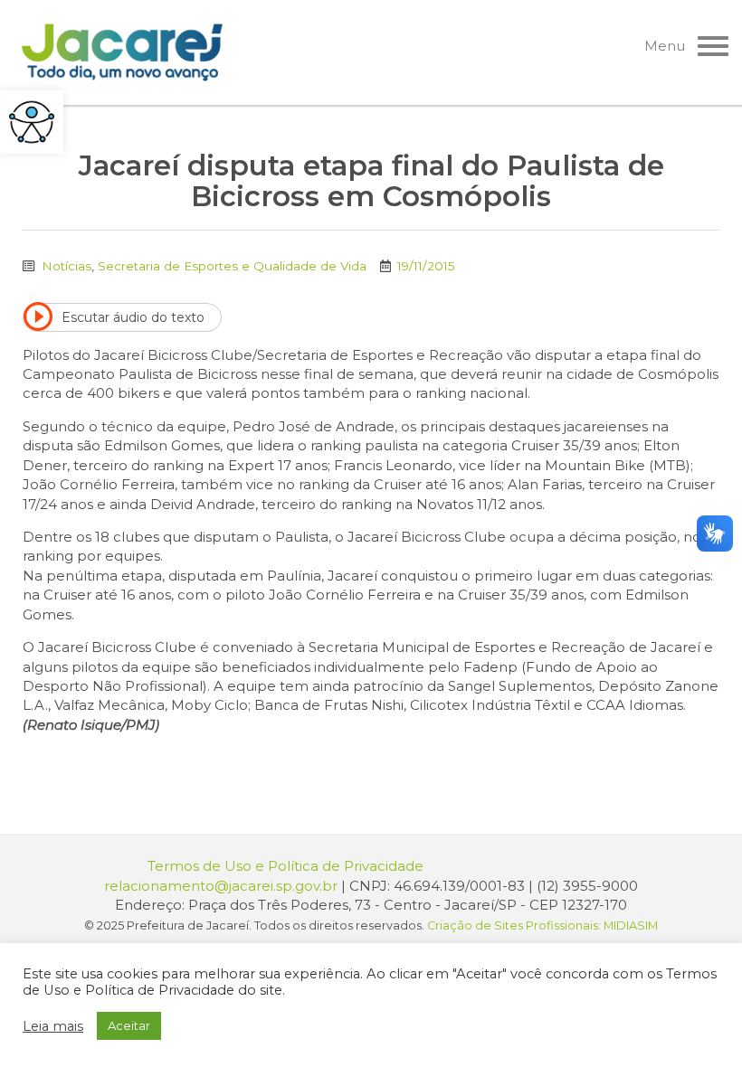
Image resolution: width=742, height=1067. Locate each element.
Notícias (66, 266)
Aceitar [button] (129, 1025)
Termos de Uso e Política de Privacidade (285, 865)
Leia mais (53, 1026)
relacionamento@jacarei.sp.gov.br (221, 885)
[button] (31, 122)
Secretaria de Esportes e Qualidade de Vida (232, 266)
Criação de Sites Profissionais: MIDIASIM (542, 925)
